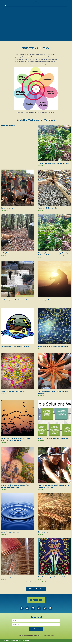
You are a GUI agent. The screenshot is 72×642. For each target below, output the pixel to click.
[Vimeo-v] (39, 608)
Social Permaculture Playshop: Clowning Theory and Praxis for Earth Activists (53, 486)
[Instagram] (33, 608)
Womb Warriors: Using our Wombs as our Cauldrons (53, 577)
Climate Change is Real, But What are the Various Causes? (16, 301)
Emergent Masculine (7, 208)
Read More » (4, 128)
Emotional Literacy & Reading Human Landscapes (53, 163)
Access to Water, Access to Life (10, 532)
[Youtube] (27, 608)
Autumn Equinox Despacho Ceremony (12, 391)
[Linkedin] (50, 608)
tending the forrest (6, 253)
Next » (44, 582)
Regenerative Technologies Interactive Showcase (53, 438)
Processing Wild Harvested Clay (47, 208)
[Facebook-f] (22, 608)
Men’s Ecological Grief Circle (46, 300)
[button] (36, 2)
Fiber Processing (6, 577)
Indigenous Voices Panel (8, 126)
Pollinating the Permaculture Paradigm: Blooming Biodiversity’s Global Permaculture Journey (53, 254)
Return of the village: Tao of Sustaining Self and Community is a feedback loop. (15, 486)
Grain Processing (43, 532)
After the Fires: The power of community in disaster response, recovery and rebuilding (16, 439)
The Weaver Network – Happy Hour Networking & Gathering (53, 392)
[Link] (45, 608)
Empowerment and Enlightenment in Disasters (15, 347)
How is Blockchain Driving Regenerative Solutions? (53, 347)
